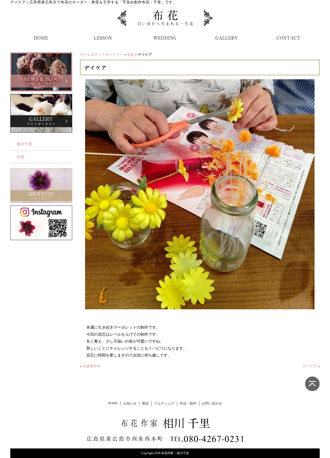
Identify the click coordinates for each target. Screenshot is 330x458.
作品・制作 (188, 403)
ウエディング (164, 403)
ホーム (85, 55)
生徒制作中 (92, 366)
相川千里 (24, 144)
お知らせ (130, 403)
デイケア (309, 366)
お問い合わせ (212, 403)
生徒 (130, 55)
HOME (113, 403)
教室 (145, 403)
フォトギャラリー (108, 55)
